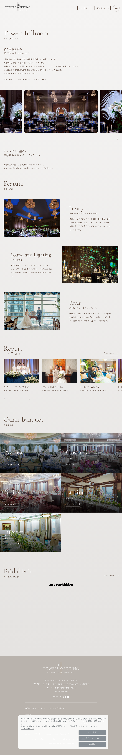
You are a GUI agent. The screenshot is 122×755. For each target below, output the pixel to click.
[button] (5, 138)
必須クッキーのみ (92, 738)
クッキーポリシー (27, 729)
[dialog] (63, 732)
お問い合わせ (101, 8)
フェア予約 (83, 8)
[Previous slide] (110, 139)
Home (28, 714)
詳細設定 (92, 744)
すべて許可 (92, 732)
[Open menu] (116, 8)
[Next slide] (117, 139)
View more (109, 352)
